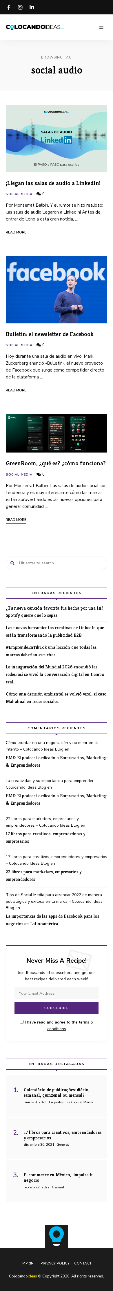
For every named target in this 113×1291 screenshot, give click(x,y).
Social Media (19, 194)
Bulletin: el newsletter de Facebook (50, 334)
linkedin (32, 7)
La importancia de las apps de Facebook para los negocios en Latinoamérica (52, 920)
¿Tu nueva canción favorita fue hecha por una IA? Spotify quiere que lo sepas (54, 612)
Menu (101, 27)
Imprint (28, 1263)
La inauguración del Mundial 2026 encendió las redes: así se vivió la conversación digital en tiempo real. (55, 674)
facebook (8, 7)
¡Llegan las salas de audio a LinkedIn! (53, 183)
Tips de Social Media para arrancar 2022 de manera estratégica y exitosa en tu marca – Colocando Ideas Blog (54, 901)
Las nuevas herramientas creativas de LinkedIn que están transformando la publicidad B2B (55, 631)
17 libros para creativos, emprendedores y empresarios (45, 837)
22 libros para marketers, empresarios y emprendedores (44, 875)
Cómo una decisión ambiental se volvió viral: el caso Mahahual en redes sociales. (56, 697)
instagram (20, 7)
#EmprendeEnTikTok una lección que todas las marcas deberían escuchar (51, 651)
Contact (83, 1263)
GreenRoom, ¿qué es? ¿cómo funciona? (56, 463)
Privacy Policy (55, 1263)
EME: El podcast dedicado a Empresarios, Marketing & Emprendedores (56, 761)
